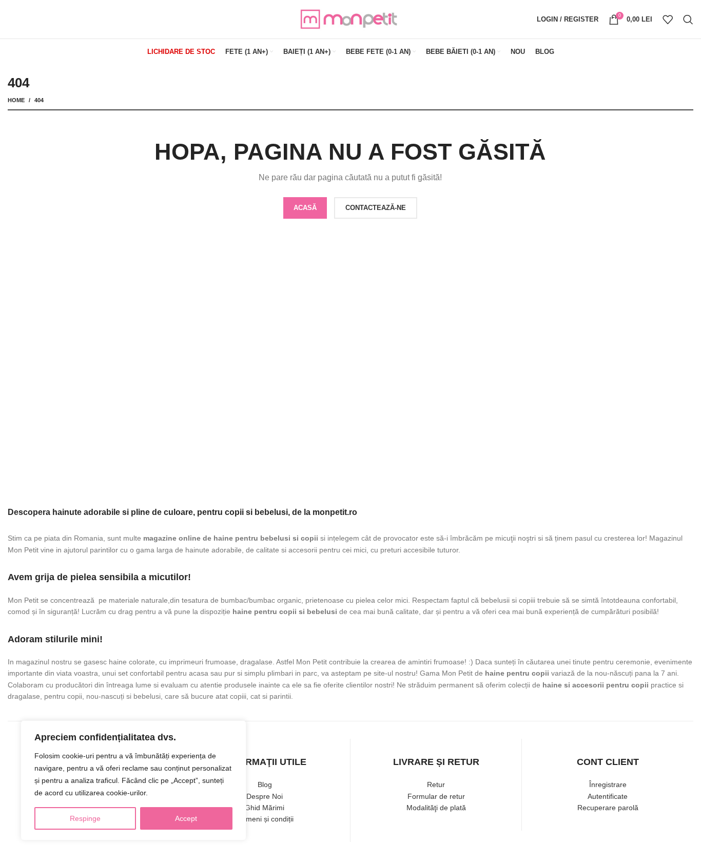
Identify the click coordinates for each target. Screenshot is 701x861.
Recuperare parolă (607, 807)
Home (16, 100)
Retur (436, 784)
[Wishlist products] (667, 19)
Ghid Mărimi (264, 807)
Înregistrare (608, 784)
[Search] (688, 19)
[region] (133, 780)
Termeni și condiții (265, 819)
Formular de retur (436, 796)
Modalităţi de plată (436, 807)
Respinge (85, 818)
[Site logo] (350, 18)
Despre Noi (264, 796)
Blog (265, 784)
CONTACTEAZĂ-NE (375, 208)
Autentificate (608, 796)
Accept (186, 818)
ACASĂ (305, 208)
